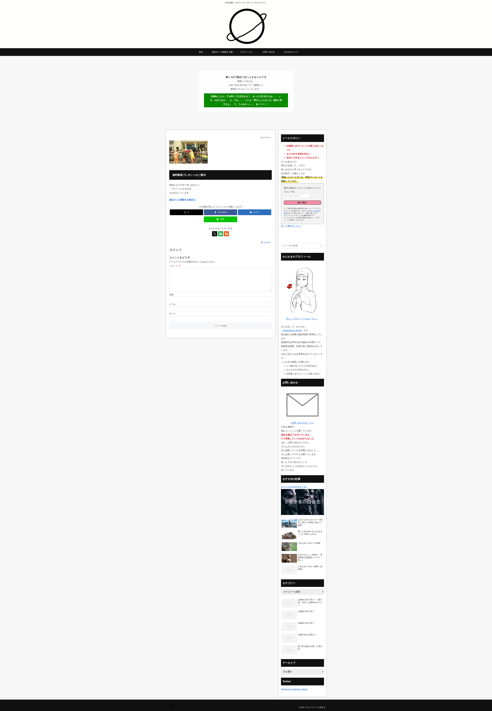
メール (172, 304)
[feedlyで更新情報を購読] (220, 233)
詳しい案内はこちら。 (292, 226)
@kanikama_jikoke (292, 330)
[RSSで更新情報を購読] (226, 233)
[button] (321, 245)
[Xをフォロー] (214, 233)
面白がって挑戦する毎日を (182, 199)
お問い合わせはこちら (302, 423)
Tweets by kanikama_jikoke (294, 689)
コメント (175, 266)
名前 (171, 294)
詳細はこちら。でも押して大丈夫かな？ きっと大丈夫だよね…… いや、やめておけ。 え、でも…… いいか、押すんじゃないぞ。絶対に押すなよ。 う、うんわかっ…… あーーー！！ (246, 100)
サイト (172, 313)
